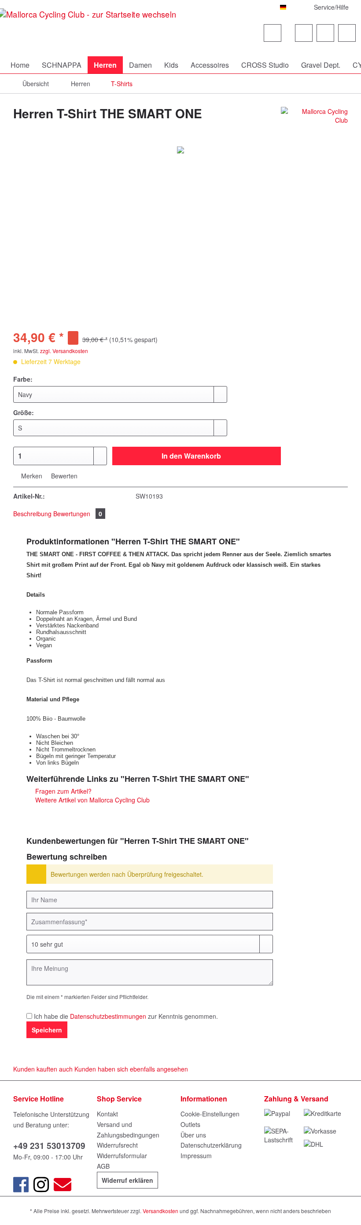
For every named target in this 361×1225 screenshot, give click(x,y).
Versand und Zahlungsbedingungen (128, 1129)
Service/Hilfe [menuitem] (331, 7)
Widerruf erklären (127, 1180)
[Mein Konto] (325, 33)
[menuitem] (234, 46)
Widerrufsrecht (117, 1145)
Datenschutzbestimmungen (108, 1016)
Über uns (193, 1134)
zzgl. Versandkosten (64, 350)
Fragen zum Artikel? (62, 791)
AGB (103, 1166)
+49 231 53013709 (49, 1146)
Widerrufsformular (122, 1155)
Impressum (196, 1155)
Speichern (47, 1029)
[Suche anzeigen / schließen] (272, 33)
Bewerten (63, 475)
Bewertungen (77, 513)
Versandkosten (160, 1210)
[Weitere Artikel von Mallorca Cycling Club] (314, 122)
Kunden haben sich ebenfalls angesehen (131, 1069)
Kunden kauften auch (43, 1069)
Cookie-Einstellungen (209, 1113)
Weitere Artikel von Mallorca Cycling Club (91, 799)
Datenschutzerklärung (211, 1145)
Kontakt (107, 1113)
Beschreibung (32, 513)
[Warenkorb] (347, 33)
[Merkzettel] (304, 33)
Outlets (190, 1124)
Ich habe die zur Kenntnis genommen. (126, 1016)
